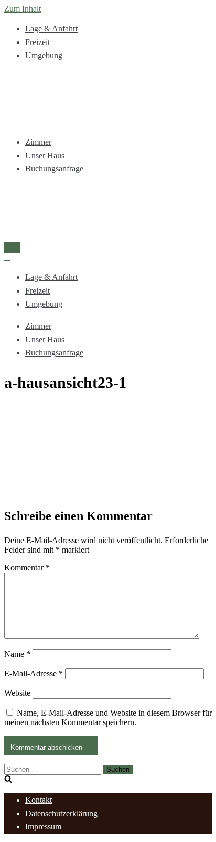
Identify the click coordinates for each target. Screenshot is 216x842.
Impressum (43, 826)
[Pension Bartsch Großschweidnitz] (108, 99)
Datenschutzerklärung (61, 813)
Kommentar (27, 567)
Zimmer (38, 141)
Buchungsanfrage (54, 168)
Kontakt (38, 799)
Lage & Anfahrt (51, 28)
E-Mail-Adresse (33, 673)
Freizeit (37, 42)
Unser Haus (44, 155)
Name (17, 654)
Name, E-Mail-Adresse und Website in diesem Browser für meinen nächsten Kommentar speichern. (108, 717)
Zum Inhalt (22, 8)
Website (17, 692)
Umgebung (43, 55)
